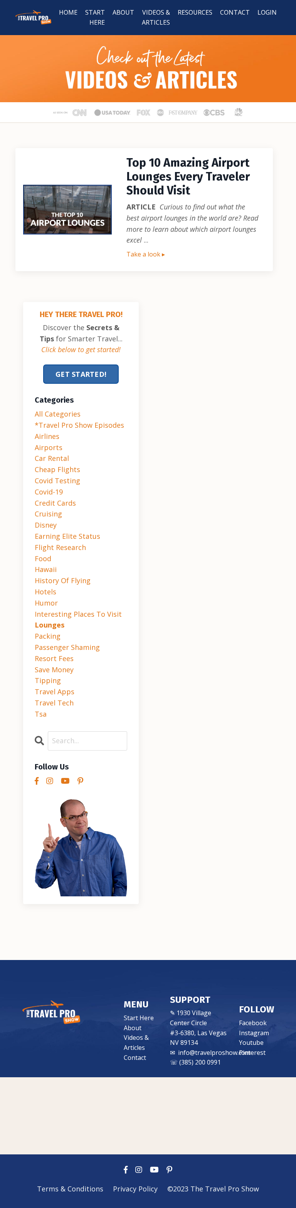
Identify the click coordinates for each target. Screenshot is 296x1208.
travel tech (54, 702)
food (43, 558)
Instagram (254, 1033)
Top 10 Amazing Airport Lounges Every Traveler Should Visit (188, 176)
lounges (49, 624)
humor (46, 602)
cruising (48, 513)
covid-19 (49, 491)
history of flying (63, 580)
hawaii (46, 569)
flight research (60, 547)
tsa (41, 714)
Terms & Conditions (71, 1188)
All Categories (58, 413)
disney (46, 525)
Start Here (139, 1018)
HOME (68, 12)
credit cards (55, 503)
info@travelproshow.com (214, 1052)
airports (48, 447)
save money (54, 669)
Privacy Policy (135, 1188)
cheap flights (57, 469)
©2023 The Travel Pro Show (213, 1188)
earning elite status (67, 536)
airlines (47, 436)
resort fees (54, 658)
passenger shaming (67, 647)
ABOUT (123, 12)
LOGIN (267, 12)
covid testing (57, 480)
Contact (135, 1057)
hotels (45, 591)
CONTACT (235, 12)
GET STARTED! (81, 374)
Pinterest (252, 1052)
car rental (52, 458)
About (132, 1028)
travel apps (54, 691)
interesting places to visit (78, 614)
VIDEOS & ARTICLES (156, 17)
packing (48, 636)
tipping (48, 680)
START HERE (95, 17)
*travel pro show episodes (79, 425)
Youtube (251, 1042)
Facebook (253, 1023)
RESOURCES (195, 12)
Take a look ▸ (145, 254)
